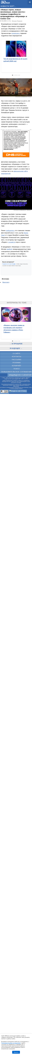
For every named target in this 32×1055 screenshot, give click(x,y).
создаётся (11, 242)
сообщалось (10, 230)
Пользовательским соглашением (10, 1043)
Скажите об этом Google (8, 264)
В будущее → (16, 348)
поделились (15, 33)
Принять (16, 1052)
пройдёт (9, 249)
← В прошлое (16, 344)
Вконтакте (5, 282)
